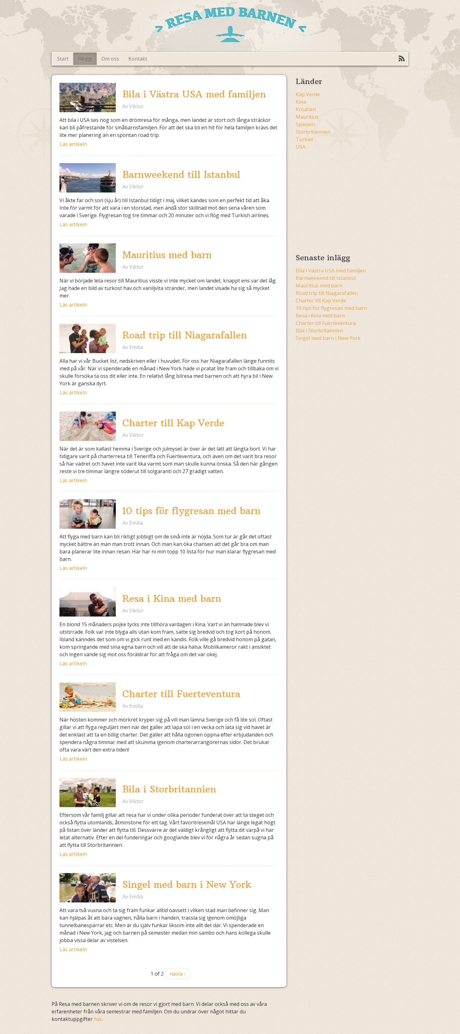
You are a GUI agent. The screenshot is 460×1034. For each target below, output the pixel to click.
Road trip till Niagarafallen (184, 335)
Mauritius (307, 116)
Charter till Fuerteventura (181, 694)
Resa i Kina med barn (171, 598)
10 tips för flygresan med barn (191, 511)
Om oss (110, 58)
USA (300, 146)
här (98, 1019)
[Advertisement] (348, 199)
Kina (301, 101)
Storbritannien (313, 131)
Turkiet (304, 139)
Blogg (85, 58)
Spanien (305, 124)
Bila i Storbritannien (169, 789)
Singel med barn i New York (186, 884)
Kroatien (306, 109)
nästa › (178, 973)
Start (63, 58)
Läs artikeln (73, 144)
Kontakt (137, 58)
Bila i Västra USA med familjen (194, 94)
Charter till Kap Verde (173, 423)
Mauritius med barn (167, 255)
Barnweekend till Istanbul (181, 174)
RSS (401, 58)
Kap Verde (308, 94)
